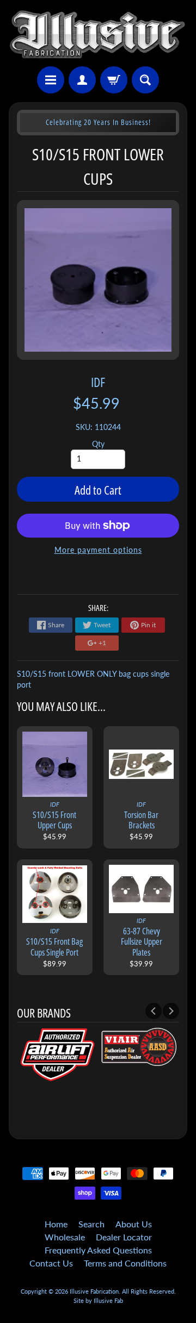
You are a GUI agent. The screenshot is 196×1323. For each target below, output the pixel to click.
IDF (98, 382)
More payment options (98, 550)
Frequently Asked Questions (98, 1250)
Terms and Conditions (125, 1263)
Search (91, 1224)
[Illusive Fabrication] (98, 35)
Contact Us (51, 1263)
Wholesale (65, 1237)
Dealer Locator (124, 1237)
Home (56, 1224)
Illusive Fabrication (94, 1291)
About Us (133, 1224)
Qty (98, 444)
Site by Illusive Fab (98, 1300)
